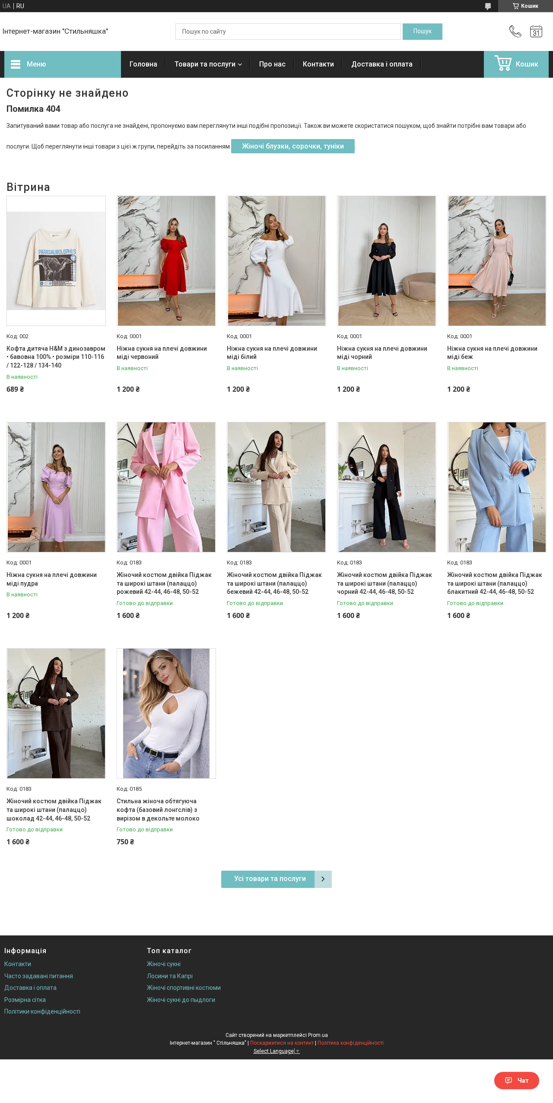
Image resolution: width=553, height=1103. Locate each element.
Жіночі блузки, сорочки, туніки (293, 146)
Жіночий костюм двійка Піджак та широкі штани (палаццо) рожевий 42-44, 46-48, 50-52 (164, 583)
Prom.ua (318, 1035)
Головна (143, 64)
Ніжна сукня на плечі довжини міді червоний (162, 353)
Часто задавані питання (38, 976)
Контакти (318, 64)
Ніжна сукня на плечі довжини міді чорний (382, 353)
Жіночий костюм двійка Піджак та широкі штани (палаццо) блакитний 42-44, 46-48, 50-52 (494, 583)
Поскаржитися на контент (282, 1043)
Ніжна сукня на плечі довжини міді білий (272, 353)
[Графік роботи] (536, 31)
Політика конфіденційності (351, 1043)
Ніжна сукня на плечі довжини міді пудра (51, 579)
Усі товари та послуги (270, 879)
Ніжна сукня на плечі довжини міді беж (492, 353)
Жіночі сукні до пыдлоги (181, 999)
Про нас (272, 64)
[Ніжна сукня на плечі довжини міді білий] (276, 261)
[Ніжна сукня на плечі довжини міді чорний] (386, 261)
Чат (523, 1080)
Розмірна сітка (25, 999)
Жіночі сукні (164, 963)
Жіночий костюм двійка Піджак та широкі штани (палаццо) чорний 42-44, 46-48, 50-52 (384, 583)
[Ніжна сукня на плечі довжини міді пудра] (56, 487)
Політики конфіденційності (42, 1011)
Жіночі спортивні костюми (184, 987)
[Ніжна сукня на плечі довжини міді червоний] (166, 261)
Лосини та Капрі (170, 976)
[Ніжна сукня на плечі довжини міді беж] (497, 261)
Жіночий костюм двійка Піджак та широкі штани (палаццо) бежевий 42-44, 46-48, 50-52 (274, 583)
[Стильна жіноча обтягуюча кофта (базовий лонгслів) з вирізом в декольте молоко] (166, 713)
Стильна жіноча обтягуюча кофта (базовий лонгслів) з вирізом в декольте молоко (158, 809)
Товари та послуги (205, 64)
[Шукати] (422, 31)
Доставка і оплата (382, 64)
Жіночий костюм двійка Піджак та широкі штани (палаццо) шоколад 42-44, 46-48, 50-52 (54, 809)
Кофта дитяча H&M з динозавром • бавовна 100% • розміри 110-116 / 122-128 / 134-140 (55, 357)
